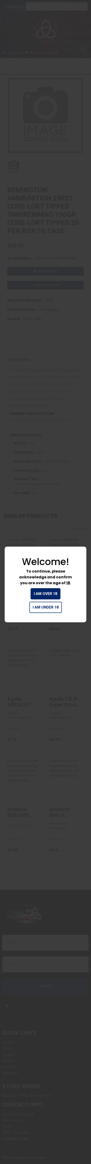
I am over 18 (45, 593)
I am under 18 (46, 607)
